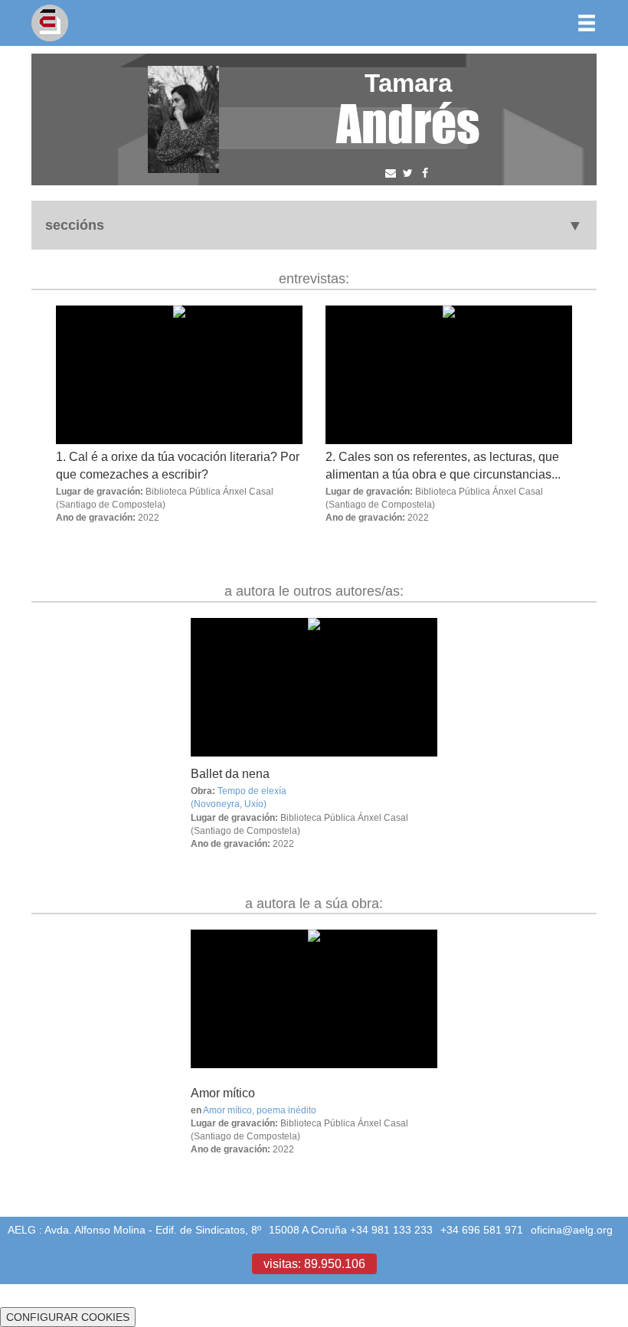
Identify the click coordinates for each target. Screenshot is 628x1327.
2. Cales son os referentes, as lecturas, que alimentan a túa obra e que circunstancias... (443, 465)
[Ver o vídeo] (314, 687)
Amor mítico (223, 1093)
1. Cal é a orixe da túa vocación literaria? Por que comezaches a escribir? (177, 465)
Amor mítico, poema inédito (259, 1110)
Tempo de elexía (252, 790)
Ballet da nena (230, 773)
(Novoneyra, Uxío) (229, 803)
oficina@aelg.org (572, 1230)
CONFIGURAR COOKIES (67, 1317)
